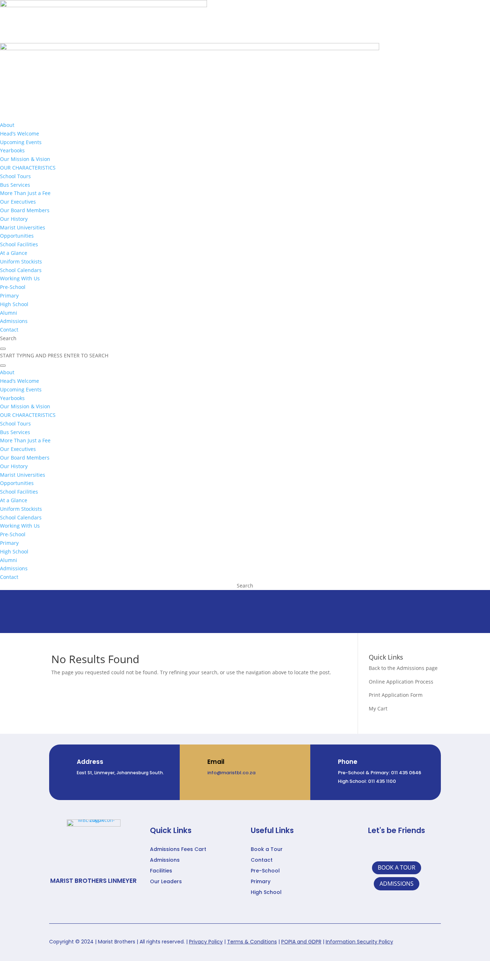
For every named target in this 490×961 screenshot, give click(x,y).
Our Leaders (166, 882)
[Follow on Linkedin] (388, 849)
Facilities (161, 871)
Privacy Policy (206, 941)
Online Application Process (401, 681)
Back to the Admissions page (403, 668)
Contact (262, 860)
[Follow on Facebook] (371, 849)
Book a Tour (267, 850)
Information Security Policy (359, 941)
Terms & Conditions (252, 941)
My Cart (378, 708)
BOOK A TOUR (396, 867)
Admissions (165, 860)
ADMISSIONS (397, 884)
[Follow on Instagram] (404, 849)
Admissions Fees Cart (178, 850)
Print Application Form (396, 694)
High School (266, 893)
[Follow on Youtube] (421, 849)
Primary (260, 882)
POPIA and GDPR (301, 941)
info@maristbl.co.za (231, 772)
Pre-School (265, 871)
